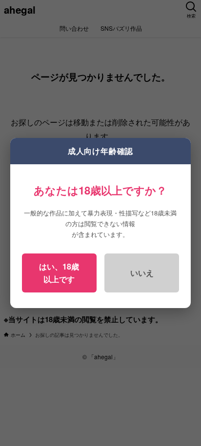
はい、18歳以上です (59, 273)
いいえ (142, 272)
